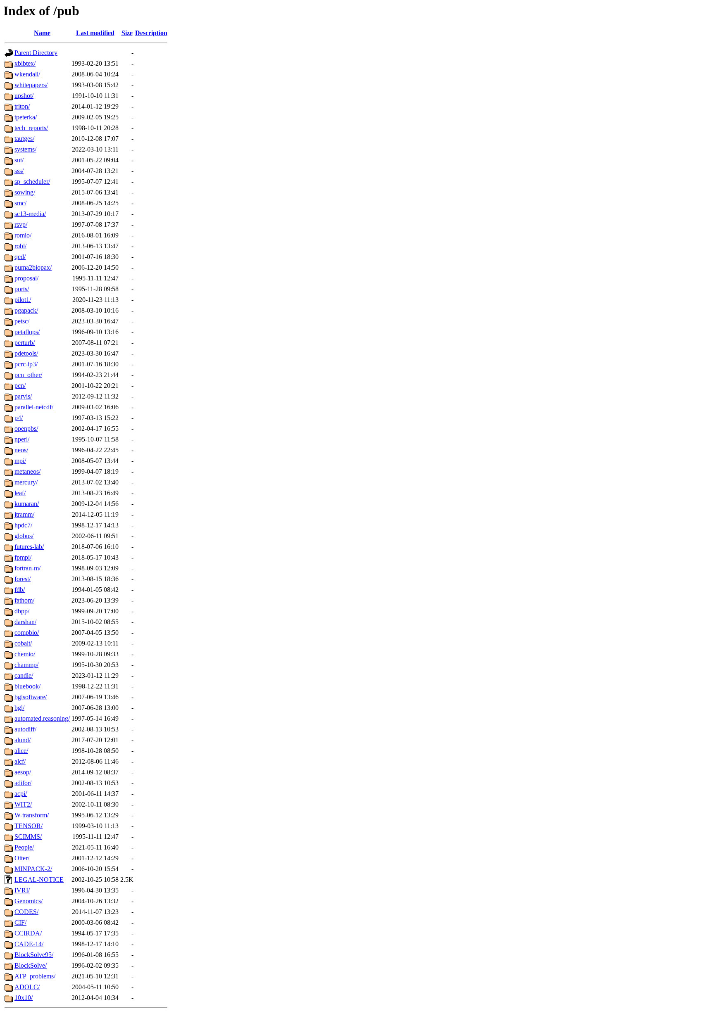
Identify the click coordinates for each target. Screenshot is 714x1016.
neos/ (21, 449)
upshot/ (23, 95)
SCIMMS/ (28, 836)
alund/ (22, 739)
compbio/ (26, 632)
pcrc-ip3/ (26, 364)
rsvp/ (20, 224)
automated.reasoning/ (42, 718)
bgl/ (19, 707)
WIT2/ (23, 804)
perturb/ (24, 342)
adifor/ (22, 782)
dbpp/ (21, 611)
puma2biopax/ (33, 267)
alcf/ (20, 761)
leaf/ (20, 492)
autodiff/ (25, 729)
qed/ (20, 256)
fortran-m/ (27, 568)
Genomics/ (28, 900)
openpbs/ (26, 428)
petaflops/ (27, 331)
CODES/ (26, 911)
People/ (24, 847)
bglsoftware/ (30, 696)
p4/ (18, 417)
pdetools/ (26, 353)
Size (127, 32)
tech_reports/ (31, 127)
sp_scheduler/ (32, 181)
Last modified (95, 32)
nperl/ (21, 439)
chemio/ (24, 654)
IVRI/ (22, 890)
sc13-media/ (30, 213)
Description (151, 32)
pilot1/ (22, 299)
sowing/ (24, 192)
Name (42, 32)
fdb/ (19, 589)
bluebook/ (27, 686)
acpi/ (20, 793)
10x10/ (23, 997)
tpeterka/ (25, 117)
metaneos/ (27, 471)
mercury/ (26, 482)
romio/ (22, 235)
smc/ (20, 203)
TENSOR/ (28, 825)
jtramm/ (24, 514)
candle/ (23, 675)
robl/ (20, 245)
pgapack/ (26, 310)
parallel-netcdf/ (33, 407)
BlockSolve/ (30, 965)
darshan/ (25, 621)
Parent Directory (35, 52)
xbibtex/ (25, 63)
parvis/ (23, 396)
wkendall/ (27, 74)
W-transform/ (31, 815)
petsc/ (21, 321)
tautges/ (24, 138)
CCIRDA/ (28, 933)
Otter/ (21, 858)
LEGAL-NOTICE (39, 879)
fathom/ (24, 600)
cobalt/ (23, 643)
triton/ (22, 106)
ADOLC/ (27, 986)
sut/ (19, 160)
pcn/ (20, 385)
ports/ (21, 288)
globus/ (23, 535)
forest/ (22, 578)
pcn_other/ (28, 374)
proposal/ (26, 278)
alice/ (21, 750)
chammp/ (26, 664)
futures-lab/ (29, 546)
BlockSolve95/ (33, 954)
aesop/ (22, 772)
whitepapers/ (31, 84)
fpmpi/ (22, 557)
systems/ (25, 149)
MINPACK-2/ (33, 868)
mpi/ (20, 460)
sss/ (19, 170)
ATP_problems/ (34, 976)
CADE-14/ (28, 943)
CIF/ (20, 922)
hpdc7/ (23, 525)
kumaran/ (26, 503)
